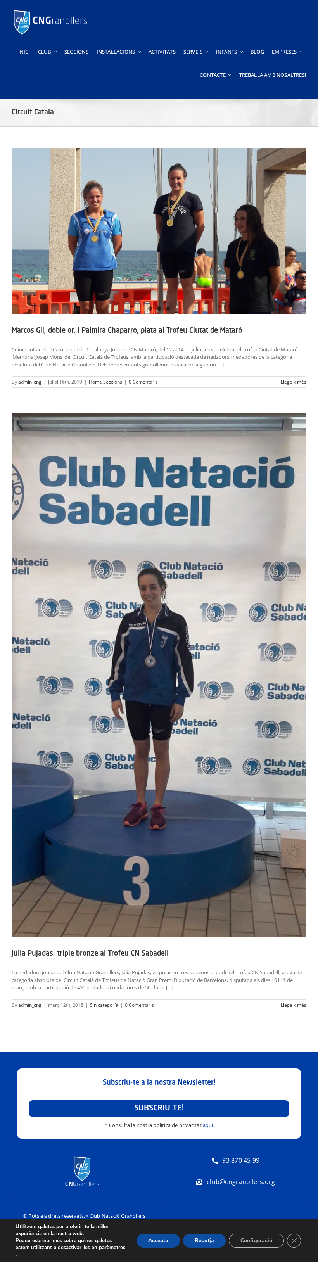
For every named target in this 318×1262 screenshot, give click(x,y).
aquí (208, 1125)
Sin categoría (104, 1005)
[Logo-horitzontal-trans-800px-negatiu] (50, 10)
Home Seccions (105, 382)
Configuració (256, 1240)
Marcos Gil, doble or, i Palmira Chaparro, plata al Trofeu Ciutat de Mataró (127, 330)
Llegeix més (293, 382)
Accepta (158, 1240)
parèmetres (112, 1247)
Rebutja (204, 1240)
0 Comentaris (143, 382)
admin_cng (29, 382)
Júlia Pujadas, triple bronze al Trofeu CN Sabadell (90, 953)
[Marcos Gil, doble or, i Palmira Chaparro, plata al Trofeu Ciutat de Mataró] (159, 231)
